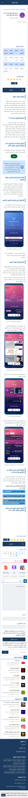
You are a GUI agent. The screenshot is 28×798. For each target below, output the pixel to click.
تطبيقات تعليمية (21, 769)
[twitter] (16, 553)
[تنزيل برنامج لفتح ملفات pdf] (6, 571)
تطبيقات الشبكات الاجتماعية (19, 766)
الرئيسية (21, 9)
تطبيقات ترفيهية (7, 766)
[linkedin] (5, 553)
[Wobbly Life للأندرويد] (14, 719)
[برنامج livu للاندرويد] (14, 571)
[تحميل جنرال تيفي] (14, 712)
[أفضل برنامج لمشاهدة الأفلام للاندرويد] (14, 734)
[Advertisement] (14, 35)
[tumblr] (16, 555)
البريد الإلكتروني (21, 623)
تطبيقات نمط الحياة (21, 772)
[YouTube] (14, 662)
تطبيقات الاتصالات (17, 760)
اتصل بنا (23, 744)
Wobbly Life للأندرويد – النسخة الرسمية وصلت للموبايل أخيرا (15, 787)
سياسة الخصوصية (20, 751)
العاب (23, 760)
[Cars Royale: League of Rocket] (14, 704)
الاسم (23, 615)
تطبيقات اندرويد (15, 9)
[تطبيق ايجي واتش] (14, 670)
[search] (2, 2)
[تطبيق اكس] (14, 677)
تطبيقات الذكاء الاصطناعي (19, 763)
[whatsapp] (11, 555)
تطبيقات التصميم (7, 760)
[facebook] (22, 553)
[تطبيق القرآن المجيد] (14, 692)
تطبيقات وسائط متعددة (10, 772)
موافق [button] (3, 795)
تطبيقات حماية (13, 769)
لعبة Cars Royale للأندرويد (19, 780)
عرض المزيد (10, 795)
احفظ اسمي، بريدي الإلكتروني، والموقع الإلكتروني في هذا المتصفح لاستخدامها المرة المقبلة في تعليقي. (14, 633)
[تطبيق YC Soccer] (14, 685)
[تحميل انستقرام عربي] (14, 726)
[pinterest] (11, 553)
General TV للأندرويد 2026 (19, 783)
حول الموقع (22, 748)
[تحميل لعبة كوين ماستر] (22, 571)
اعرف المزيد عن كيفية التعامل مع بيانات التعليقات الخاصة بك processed (14, 646)
